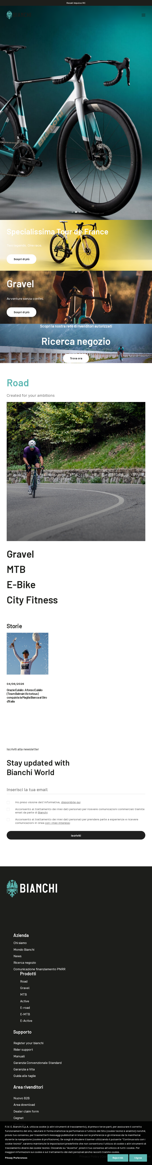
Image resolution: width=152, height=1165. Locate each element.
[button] (143, 15)
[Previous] (3, 113)
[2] (76, 212)
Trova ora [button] (76, 358)
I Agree (138, 1157)
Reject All (118, 1157)
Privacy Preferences (16, 1157)
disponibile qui (70, 802)
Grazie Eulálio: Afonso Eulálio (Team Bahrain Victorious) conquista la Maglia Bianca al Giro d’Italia (27, 695)
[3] (79, 212)
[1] (73, 212)
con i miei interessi (57, 822)
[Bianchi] (19, 15)
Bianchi (43, 812)
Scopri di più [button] (76, 136)
